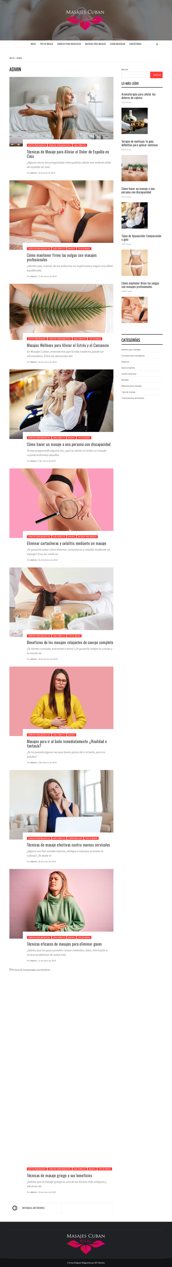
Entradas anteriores (33, 1208)
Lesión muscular (117, 44)
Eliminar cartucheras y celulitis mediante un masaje (66, 543)
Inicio (33, 44)
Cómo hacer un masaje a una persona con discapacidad (69, 444)
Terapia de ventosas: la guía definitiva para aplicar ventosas (139, 143)
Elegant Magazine (82, 1262)
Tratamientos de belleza (132, 398)
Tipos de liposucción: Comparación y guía (141, 237)
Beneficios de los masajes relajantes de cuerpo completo (70, 642)
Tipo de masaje (46, 44)
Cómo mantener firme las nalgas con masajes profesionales (62, 257)
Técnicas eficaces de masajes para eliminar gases (64, 944)
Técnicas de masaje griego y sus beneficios (59, 1175)
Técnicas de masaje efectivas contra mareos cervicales (68, 845)
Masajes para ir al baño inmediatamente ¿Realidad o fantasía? (67, 743)
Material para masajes (95, 44)
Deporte (125, 361)
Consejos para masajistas (69, 44)
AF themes (100, 1262)
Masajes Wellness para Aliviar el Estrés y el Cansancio (68, 345)
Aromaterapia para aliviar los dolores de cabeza (138, 96)
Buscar (124, 69)
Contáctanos (135, 44)
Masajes (71, 248)
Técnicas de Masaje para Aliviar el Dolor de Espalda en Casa (68, 154)
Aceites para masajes (37, 145)
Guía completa (80, 145)
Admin (34, 172)
